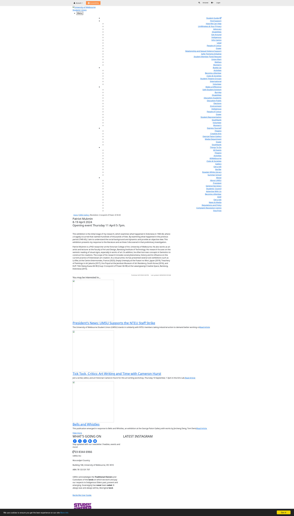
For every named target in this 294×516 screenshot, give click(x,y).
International (215, 81)
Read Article (204, 327)
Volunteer (217, 84)
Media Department (213, 139)
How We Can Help (213, 23)
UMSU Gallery (84, 215)
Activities (217, 70)
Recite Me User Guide (82, 495)
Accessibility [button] (94, 3)
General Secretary (213, 186)
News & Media (215, 202)
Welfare (218, 62)
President (217, 183)
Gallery (218, 164)
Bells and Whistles (86, 424)
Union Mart (216, 59)
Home (75, 215)
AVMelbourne (215, 158)
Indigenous (216, 37)
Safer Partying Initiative (211, 54)
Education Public (214, 100)
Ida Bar (218, 169)
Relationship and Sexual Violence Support (203, 51)
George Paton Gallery (212, 136)
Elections (217, 103)
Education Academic (212, 98)
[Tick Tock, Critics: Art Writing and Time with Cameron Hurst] (93, 351)
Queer (218, 48)
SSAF (219, 197)
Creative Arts (215, 133)
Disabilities (216, 32)
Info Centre (216, 40)
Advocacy (217, 29)
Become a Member (213, 73)
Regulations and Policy (211, 205)
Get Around (216, 34)
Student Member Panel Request (207, 56)
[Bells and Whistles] (93, 401)
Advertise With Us (213, 191)
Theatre (218, 131)
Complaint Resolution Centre (208, 208)
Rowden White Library (211, 172)
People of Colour (214, 45)
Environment (215, 106)
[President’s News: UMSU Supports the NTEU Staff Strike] (93, 300)
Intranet (205, 3)
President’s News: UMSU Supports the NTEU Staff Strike (114, 323)
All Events (217, 150)
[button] (212, 2)
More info (64, 512)
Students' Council (213, 188)
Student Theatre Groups (210, 78)
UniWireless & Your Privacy (209, 26)
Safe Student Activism (212, 89)
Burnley (218, 92)
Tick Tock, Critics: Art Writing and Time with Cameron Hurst (117, 373)
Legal (219, 43)
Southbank (216, 120)
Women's (217, 65)
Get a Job (217, 166)
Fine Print (217, 210)
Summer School (214, 175)
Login (218, 3)
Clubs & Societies (214, 76)
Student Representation (211, 117)
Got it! (283, 512)
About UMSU (215, 180)
